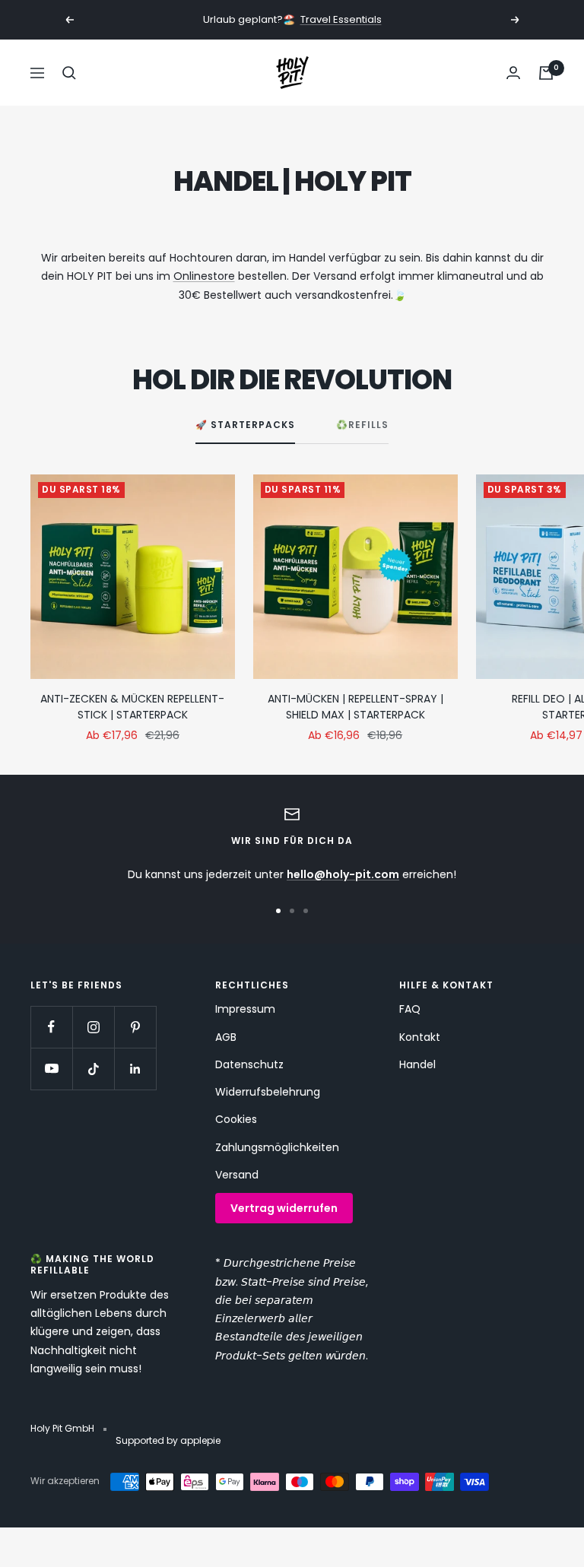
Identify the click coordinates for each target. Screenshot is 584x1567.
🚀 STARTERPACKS (245, 425)
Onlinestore (204, 276)
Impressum (245, 1009)
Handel (417, 1064)
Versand (237, 1174)
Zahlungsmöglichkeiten (277, 1147)
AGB (225, 1037)
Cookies (236, 1119)
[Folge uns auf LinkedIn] (135, 1069)
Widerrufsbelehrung (267, 1091)
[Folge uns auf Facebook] (51, 1027)
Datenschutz (249, 1064)
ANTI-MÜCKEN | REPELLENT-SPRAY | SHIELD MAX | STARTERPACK (355, 706)
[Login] (513, 72)
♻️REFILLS (362, 425)
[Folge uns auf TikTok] (93, 1069)
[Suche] (69, 73)
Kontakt (419, 1037)
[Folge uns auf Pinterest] (135, 1027)
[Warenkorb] (546, 73)
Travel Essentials (341, 19)
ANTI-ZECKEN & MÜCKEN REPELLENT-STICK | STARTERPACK (132, 706)
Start (41, 131)
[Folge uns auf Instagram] (93, 1027)
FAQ (410, 1009)
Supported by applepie (168, 1440)
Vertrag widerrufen (284, 1208)
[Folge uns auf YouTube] (51, 1069)
